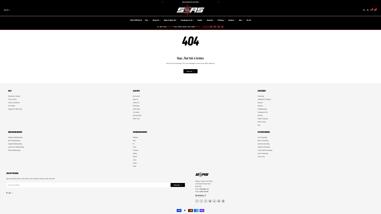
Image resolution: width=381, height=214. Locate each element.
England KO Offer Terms (15, 109)
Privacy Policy (12, 99)
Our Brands (136, 112)
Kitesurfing (261, 96)
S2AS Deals (136, 109)
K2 (133, 144)
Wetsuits (260, 106)
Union (134, 147)
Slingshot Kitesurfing (264, 147)
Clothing (260, 115)
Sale (259, 125)
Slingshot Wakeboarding (15, 137)
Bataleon (135, 137)
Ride (134, 140)
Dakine (135, 156)
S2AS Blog (136, 106)
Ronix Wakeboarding (14, 140)
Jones (134, 160)
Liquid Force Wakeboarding (16, 147)
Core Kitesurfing (262, 137)
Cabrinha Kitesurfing (263, 144)
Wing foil (260, 102)
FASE (134, 166)
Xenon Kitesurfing (263, 153)
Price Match (11, 106)
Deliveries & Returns (14, 96)
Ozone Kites (261, 156)
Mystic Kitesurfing (263, 140)
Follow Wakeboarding (14, 150)
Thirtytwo (135, 150)
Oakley (135, 153)
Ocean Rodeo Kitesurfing (265, 150)
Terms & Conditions (14, 102)
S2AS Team (136, 119)
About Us (135, 99)
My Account (136, 96)
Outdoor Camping (263, 119)
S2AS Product (262, 122)
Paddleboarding (262, 109)
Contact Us (136, 102)
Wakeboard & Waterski (264, 99)
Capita (135, 163)
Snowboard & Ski (263, 112)
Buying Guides (137, 115)
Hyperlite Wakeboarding (15, 144)
